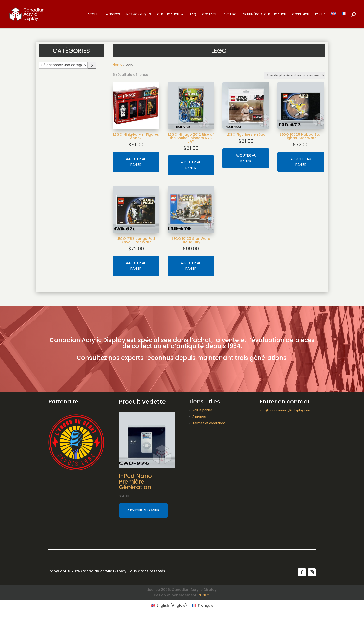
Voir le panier (202, 410)
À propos (113, 14)
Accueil (93, 14)
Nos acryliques (138, 14)
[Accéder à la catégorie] (92, 65)
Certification (168, 14)
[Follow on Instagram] (312, 572)
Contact (209, 14)
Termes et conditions (209, 423)
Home (117, 64)
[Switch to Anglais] (333, 20)
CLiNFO (203, 595)
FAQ (193, 14)
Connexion (300, 14)
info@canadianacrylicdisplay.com (285, 410)
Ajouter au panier (136, 161)
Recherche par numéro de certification (254, 14)
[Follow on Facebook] (302, 572)
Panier (320, 14)
